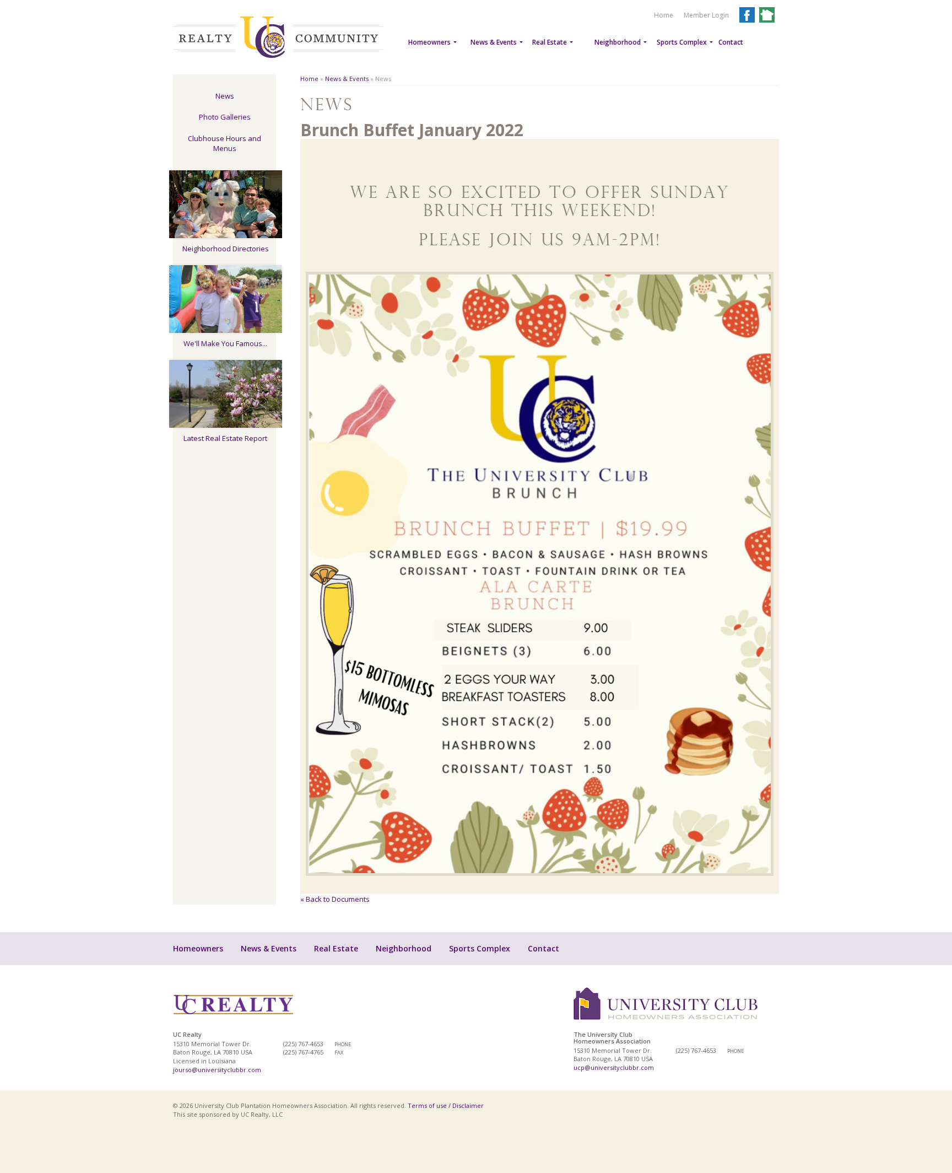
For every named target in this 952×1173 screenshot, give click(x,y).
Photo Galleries (225, 117)
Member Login (706, 15)
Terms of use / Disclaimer (446, 1105)
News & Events (493, 42)
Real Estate (549, 42)
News (224, 96)
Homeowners (429, 42)
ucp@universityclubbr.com (614, 1067)
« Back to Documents (335, 899)
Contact (730, 42)
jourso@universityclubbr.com (217, 1070)
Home (663, 15)
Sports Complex (682, 42)
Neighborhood (617, 42)
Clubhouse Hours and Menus (224, 143)
